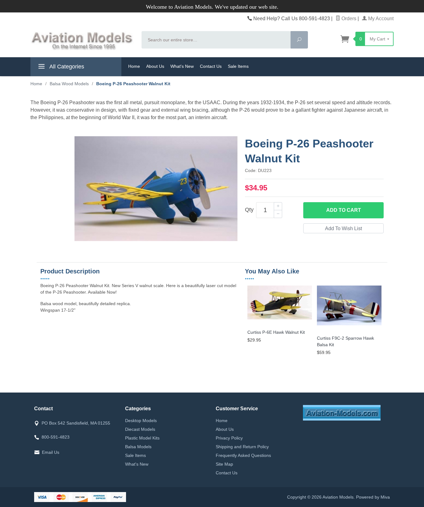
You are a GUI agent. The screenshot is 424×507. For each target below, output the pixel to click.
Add (343, 210)
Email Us (50, 452)
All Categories (66, 66)
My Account (380, 18)
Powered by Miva (373, 497)
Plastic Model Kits (142, 437)
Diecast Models (140, 429)
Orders (348, 18)
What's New (182, 66)
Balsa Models (138, 446)
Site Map (224, 464)
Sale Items (238, 66)
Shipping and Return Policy (242, 446)
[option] (279, 315)
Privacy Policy (229, 437)
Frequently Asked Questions (243, 455)
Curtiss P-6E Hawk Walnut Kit (276, 332)
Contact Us (211, 66)
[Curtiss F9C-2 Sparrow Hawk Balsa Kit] (349, 325)
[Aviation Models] (82, 41)
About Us (155, 66)
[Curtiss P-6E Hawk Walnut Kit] (279, 319)
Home (134, 66)
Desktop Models (141, 420)
